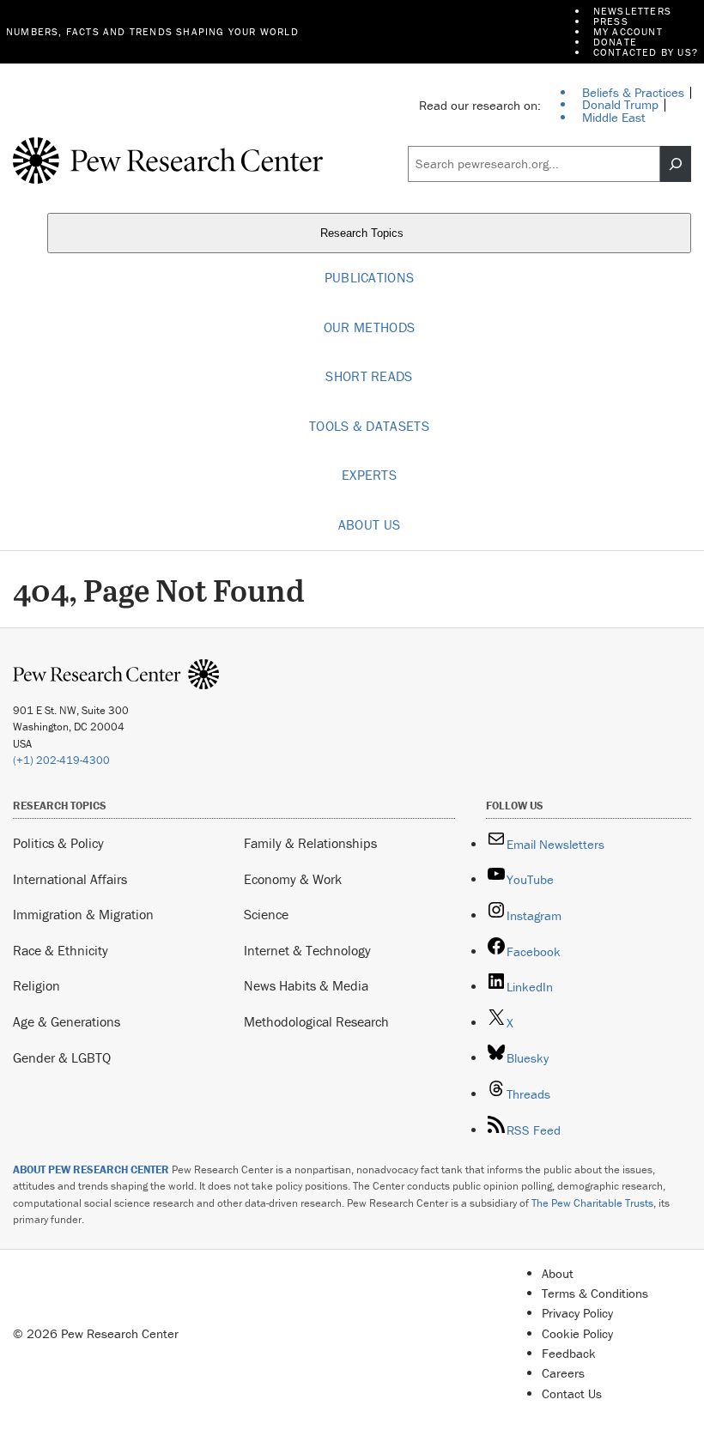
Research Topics (363, 233)
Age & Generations (66, 1021)
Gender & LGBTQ (62, 1057)
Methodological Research (316, 1021)
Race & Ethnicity (60, 950)
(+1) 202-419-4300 (61, 760)
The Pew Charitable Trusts (592, 1203)
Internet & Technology (307, 950)
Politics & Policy (58, 842)
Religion (36, 985)
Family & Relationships (310, 842)
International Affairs (70, 879)
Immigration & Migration (83, 914)
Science (266, 914)
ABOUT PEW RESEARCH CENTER (91, 1169)
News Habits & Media (306, 985)
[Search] (675, 164)
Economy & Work (293, 879)
